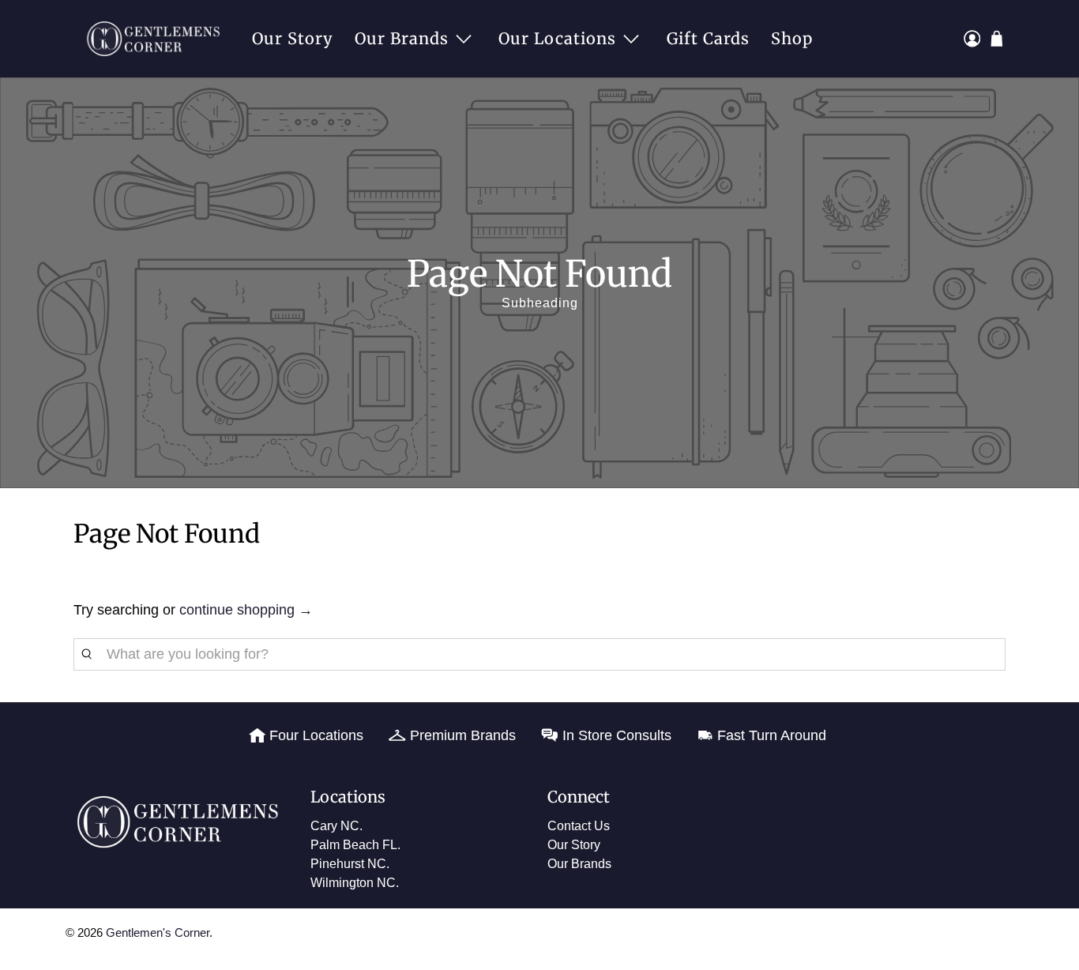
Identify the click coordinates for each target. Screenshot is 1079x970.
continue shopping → (246, 610)
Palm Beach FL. (355, 845)
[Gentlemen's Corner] (158, 38)
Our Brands (402, 38)
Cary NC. (336, 826)
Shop (792, 38)
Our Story (292, 38)
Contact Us (578, 826)
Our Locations (557, 38)
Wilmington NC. (354, 882)
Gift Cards (708, 38)
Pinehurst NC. (349, 863)
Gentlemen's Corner (157, 932)
